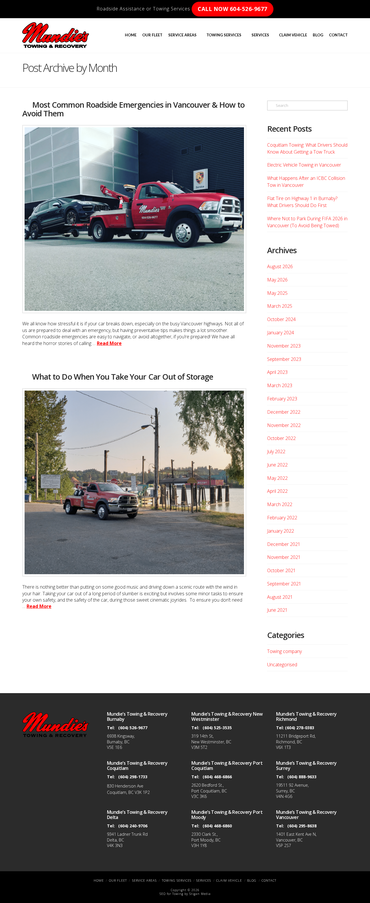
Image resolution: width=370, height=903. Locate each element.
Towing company (284, 651)
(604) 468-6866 (217, 776)
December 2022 (283, 412)
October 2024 (281, 319)
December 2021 (283, 544)
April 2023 (277, 372)
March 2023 (279, 385)
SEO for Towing (171, 894)
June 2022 (277, 465)
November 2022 (284, 425)
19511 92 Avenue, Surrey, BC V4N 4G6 (292, 790)
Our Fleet (118, 880)
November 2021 (284, 557)
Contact (269, 880)
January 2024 (280, 332)
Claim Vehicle (229, 880)
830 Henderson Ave (125, 786)
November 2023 (284, 346)
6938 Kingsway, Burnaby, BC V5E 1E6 (121, 741)
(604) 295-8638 (302, 826)
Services (203, 880)
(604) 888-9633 (302, 776)
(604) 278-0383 (299, 727)
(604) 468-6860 (217, 826)
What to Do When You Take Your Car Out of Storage (122, 376)
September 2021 (284, 584)
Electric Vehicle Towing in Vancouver (304, 165)
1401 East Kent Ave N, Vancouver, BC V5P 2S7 (296, 839)
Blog (251, 880)
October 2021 (281, 570)
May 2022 (277, 478)
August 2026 (280, 266)
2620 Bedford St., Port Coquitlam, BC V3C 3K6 (209, 790)
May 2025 (277, 293)
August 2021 (280, 597)
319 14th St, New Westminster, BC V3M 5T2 (211, 741)
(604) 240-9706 (132, 826)
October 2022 (281, 438)
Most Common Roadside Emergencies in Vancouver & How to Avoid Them (133, 109)
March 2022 (279, 504)
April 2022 (277, 491)
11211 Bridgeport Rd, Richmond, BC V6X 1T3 (296, 741)
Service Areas (144, 880)
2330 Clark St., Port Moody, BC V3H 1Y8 (206, 839)
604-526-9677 (232, 9)
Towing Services (176, 880)
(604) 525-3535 (217, 727)
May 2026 (277, 280)
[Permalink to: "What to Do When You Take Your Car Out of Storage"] (134, 482)
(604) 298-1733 (132, 776)
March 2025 (279, 306)
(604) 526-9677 (132, 727)
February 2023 (282, 398)
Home (99, 880)
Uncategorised (282, 664)
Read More (109, 343)
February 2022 (282, 517)
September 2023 (284, 359)
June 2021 (277, 610)
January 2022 (280, 531)
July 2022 (276, 451)
